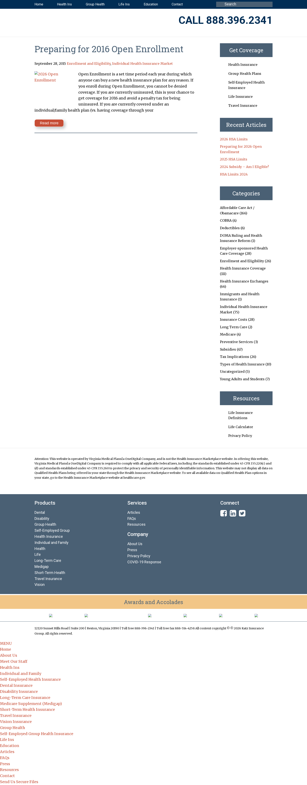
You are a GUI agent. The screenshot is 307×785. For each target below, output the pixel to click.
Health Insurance (243, 64)
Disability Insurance (19, 691)
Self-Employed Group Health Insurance (36, 733)
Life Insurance (240, 96)
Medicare (228, 334)
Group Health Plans (244, 73)
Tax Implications (234, 357)
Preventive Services (236, 342)
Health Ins (9, 667)
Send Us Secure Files (19, 781)
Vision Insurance (16, 721)
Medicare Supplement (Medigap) (31, 703)
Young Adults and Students (242, 379)
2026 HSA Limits (234, 139)
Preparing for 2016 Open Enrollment (108, 49)
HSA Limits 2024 (234, 174)
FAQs (131, 518)
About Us (134, 544)
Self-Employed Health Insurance (30, 679)
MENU (6, 643)
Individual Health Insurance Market (142, 63)
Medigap (41, 566)
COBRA (226, 220)
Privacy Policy (240, 436)
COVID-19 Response (144, 562)
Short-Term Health (49, 572)
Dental (39, 512)
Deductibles (230, 228)
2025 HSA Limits (233, 159)
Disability (41, 518)
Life (37, 554)
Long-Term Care (47, 560)
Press (132, 550)
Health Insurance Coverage (243, 268)
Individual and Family (20, 673)
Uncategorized (232, 371)
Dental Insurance (16, 685)
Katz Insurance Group (86, 20)
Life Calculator (240, 427)
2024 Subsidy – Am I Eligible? (244, 167)
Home (5, 649)
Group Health (45, 524)
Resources (136, 524)
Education (9, 745)
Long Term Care (233, 327)
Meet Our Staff (13, 661)
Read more (49, 123)
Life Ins (7, 739)
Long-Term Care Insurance (25, 697)
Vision (39, 584)
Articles (133, 512)
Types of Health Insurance (242, 364)
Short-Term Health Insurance (27, 709)
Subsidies (228, 349)
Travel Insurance (242, 105)
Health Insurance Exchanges (244, 281)
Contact (7, 775)
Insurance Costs (233, 319)
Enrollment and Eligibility (88, 63)
